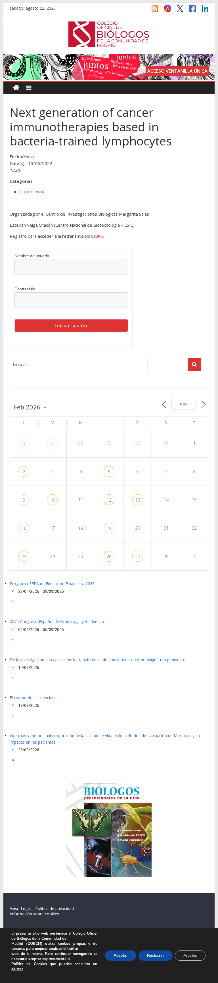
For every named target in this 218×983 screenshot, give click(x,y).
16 (23, 528)
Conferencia (32, 191)
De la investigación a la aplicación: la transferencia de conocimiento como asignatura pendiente (97, 659)
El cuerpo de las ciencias (32, 697)
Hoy (184, 404)
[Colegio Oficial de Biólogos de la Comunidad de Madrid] (108, 24)
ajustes (17, 969)
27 (52, 443)
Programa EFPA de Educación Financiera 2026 (52, 583)
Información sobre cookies (34, 914)
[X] (177, 11)
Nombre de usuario (31, 256)
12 (109, 500)
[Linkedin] (202, 11)
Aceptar (121, 955)
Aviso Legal (20, 908)
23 (23, 556)
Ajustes (190, 955)
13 (137, 500)
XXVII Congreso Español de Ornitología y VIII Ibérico (57, 621)
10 (52, 500)
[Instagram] (164, 11)
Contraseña (24, 289)
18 (80, 528)
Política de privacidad (54, 908)
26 (23, 443)
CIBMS (97, 236)
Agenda (19, 383)
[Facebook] (189, 11)
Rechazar (155, 955)
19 (109, 528)
